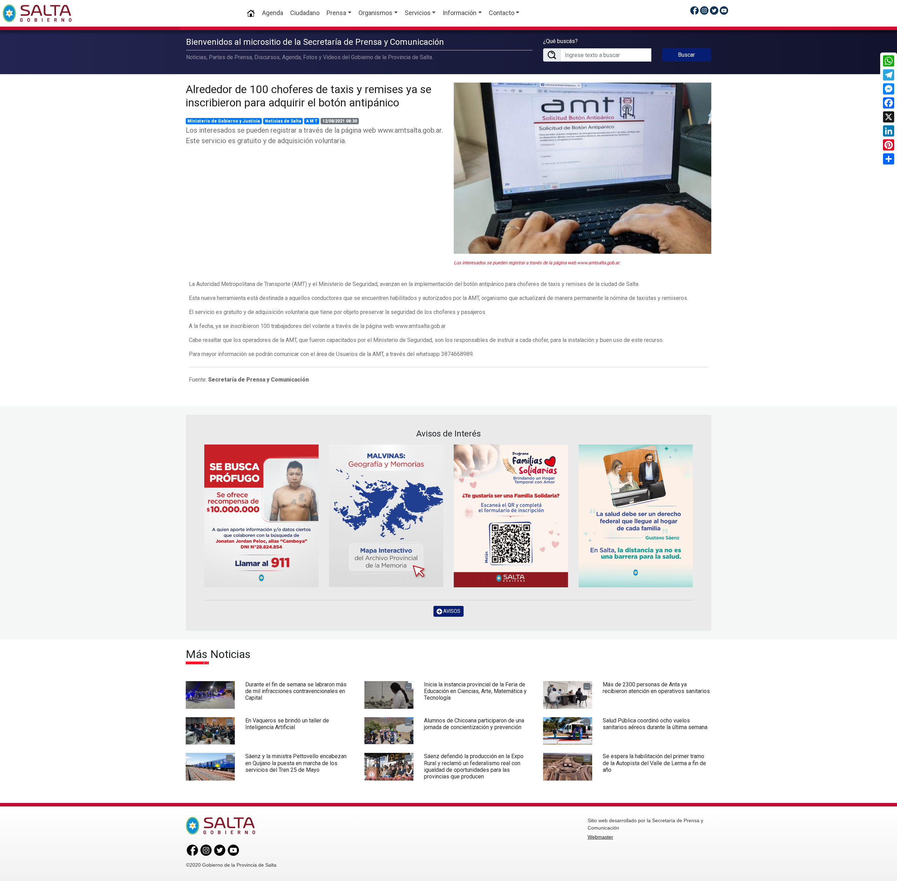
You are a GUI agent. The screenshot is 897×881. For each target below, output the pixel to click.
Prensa (336, 12)
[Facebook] (889, 103)
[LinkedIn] (889, 131)
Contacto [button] (501, 12)
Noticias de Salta (283, 121)
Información (460, 12)
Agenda (272, 12)
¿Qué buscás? (560, 41)
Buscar (686, 54)
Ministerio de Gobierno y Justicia (223, 121)
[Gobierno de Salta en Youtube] (724, 10)
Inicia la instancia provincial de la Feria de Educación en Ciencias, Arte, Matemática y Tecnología (475, 691)
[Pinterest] (889, 145)
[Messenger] (889, 89)
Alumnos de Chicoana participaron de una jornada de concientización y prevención (474, 723)
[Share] (889, 159)
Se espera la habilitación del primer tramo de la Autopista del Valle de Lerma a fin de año (654, 763)
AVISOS (451, 611)
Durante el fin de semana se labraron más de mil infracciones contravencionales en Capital (296, 691)
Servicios (418, 12)
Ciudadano (305, 12)
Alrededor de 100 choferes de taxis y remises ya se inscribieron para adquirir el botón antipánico (308, 96)
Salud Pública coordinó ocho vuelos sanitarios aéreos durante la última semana (655, 723)
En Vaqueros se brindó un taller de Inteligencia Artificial (287, 723)
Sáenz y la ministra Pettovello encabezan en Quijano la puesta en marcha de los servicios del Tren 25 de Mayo (296, 763)
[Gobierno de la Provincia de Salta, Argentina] (37, 13)
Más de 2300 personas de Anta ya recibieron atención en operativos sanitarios (656, 687)
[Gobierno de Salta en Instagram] (704, 10)
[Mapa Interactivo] (386, 516)
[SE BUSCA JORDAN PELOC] (261, 516)
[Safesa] (635, 516)
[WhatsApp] (889, 61)
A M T (311, 121)
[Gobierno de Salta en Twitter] (714, 10)
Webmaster (600, 837)
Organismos (375, 12)
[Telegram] (889, 75)
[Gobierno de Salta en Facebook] (694, 10)
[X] (889, 117)
